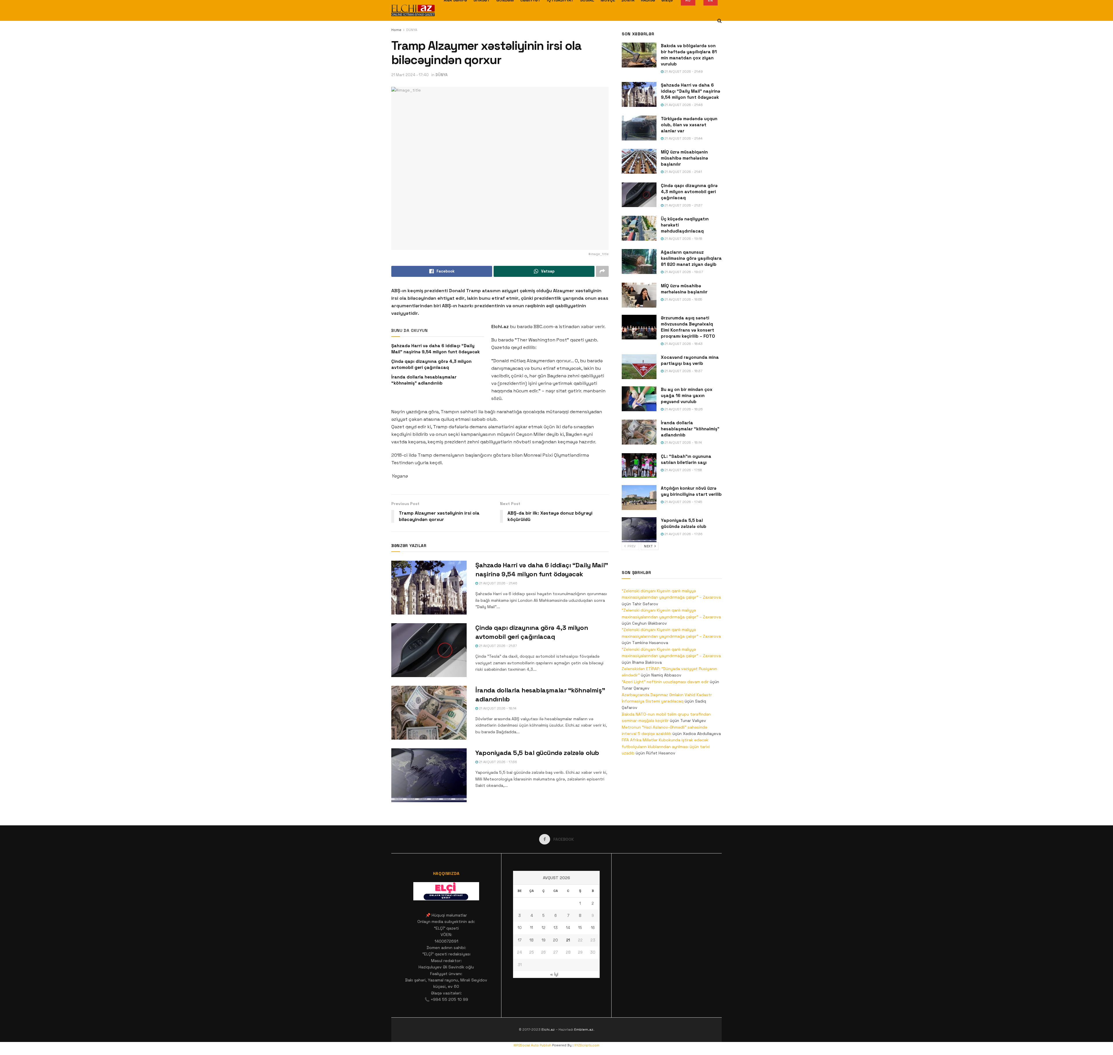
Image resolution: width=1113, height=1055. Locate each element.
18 (532, 940)
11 (531, 927)
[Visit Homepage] (413, 10)
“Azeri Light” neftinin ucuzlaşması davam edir (665, 681)
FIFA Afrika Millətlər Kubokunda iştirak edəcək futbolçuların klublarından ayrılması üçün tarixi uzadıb (666, 746)
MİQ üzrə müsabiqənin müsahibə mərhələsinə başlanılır (684, 158)
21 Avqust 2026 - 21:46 (497, 583)
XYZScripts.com (586, 1045)
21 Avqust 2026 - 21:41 (682, 172)
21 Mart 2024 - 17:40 (410, 74)
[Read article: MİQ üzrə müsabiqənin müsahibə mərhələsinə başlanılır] (639, 161)
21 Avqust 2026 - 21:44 (683, 138)
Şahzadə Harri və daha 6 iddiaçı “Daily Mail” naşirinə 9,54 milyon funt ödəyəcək (690, 91)
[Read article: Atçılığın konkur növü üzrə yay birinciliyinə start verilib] (639, 497)
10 (520, 927)
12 (543, 927)
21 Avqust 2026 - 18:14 (497, 708)
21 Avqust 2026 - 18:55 (682, 299)
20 (555, 940)
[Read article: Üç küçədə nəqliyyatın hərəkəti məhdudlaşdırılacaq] (639, 228)
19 (543, 940)
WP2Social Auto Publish (532, 1045)
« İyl (554, 974)
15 (580, 927)
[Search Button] (719, 20)
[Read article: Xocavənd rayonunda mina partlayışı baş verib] (639, 366)
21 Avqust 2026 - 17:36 (497, 762)
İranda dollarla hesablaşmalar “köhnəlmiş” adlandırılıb (690, 429)
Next (649, 546)
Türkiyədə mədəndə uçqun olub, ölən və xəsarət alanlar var (689, 125)
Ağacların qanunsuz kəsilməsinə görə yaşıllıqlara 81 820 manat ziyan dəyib (691, 258)
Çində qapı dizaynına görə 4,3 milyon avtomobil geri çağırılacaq (689, 191)
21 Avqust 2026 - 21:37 (497, 646)
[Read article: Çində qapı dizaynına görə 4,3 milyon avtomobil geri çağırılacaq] (429, 650)
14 (568, 927)
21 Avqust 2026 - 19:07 (683, 272)
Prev (631, 546)
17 (519, 940)
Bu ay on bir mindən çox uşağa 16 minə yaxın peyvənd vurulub (686, 395)
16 (593, 927)
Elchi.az (548, 1029)
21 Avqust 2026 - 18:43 (683, 344)
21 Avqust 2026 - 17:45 (682, 502)
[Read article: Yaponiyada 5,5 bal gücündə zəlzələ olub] (429, 775)
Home (396, 30)
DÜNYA (411, 30)
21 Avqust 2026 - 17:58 (682, 470)
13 (556, 927)
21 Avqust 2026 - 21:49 (683, 72)
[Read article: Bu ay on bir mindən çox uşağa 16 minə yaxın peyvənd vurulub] (639, 398)
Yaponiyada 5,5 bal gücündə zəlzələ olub (537, 753)
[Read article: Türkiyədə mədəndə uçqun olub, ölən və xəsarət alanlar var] (639, 128)
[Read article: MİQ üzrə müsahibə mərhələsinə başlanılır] (639, 295)
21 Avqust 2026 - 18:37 (682, 371)
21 (568, 940)
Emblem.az (583, 1029)
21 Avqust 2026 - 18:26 (683, 409)
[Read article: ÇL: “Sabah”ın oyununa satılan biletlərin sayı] (639, 465)
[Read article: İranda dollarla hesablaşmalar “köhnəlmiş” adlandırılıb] (429, 713)
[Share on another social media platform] (602, 271)
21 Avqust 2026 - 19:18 (682, 239)
